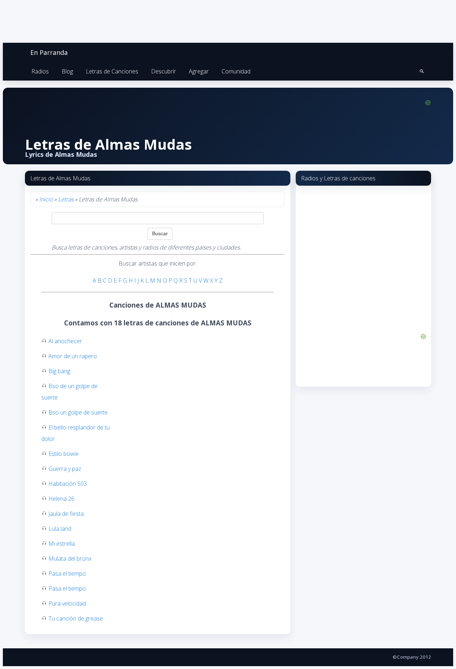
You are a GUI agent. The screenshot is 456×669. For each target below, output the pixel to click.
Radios (40, 71)
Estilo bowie (63, 454)
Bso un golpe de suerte (78, 412)
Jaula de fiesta (66, 514)
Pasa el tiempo (67, 573)
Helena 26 (61, 499)
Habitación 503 (67, 484)
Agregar (199, 71)
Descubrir (163, 71)
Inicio (46, 199)
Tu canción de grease (75, 618)
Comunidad (236, 71)
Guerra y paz (64, 469)
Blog (67, 71)
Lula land (59, 528)
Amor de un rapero (72, 356)
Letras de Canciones (112, 71)
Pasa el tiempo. (67, 588)
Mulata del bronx (70, 558)
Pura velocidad (67, 603)
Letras (65, 199)
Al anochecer (65, 341)
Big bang (59, 371)
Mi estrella (61, 543)
